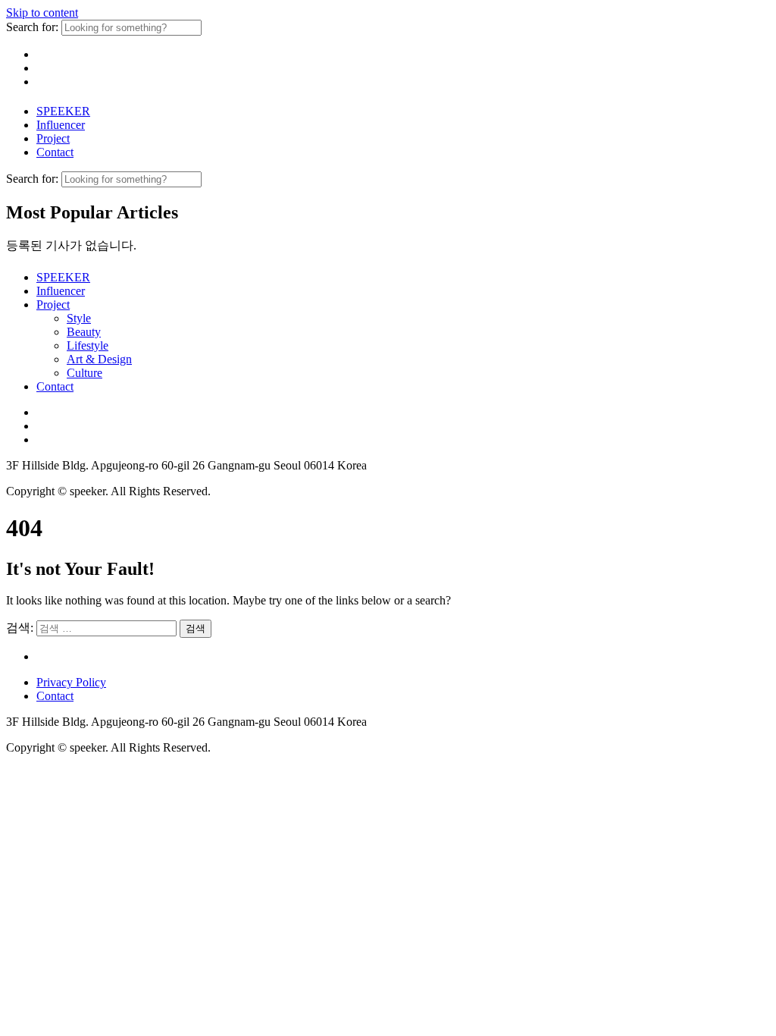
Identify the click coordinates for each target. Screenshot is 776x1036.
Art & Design (99, 359)
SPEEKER (63, 111)
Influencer (60, 124)
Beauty (84, 331)
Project (53, 138)
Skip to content (42, 12)
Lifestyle (87, 345)
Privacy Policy (71, 682)
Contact (55, 152)
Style (79, 318)
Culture (84, 372)
